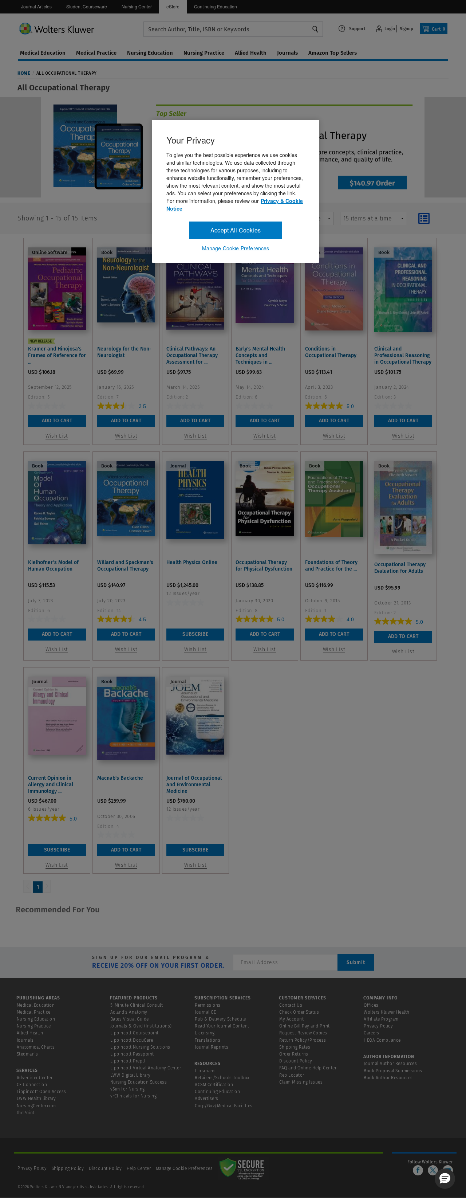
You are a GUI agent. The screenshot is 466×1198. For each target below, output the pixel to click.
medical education (43, 53)
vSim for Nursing (127, 1089)
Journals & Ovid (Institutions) (141, 1026)
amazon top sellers (332, 53)
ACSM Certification (214, 1084)
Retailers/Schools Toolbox (222, 1077)
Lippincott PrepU (128, 1061)
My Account (291, 1019)
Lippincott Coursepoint (134, 1032)
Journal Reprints (211, 1047)
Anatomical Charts (36, 1047)
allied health (250, 53)
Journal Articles (36, 6)
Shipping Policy (68, 1168)
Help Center (139, 1168)
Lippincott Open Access (41, 1091)
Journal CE (205, 1012)
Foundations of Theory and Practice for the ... (331, 565)
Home (23, 73)
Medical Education (36, 1005)
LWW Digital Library (130, 1075)
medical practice (96, 53)
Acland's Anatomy (128, 1012)
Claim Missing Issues (301, 1082)
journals (287, 53)
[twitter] (433, 1170)
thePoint (26, 1112)
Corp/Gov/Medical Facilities (224, 1105)
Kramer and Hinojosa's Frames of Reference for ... (57, 355)
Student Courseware (86, 6)
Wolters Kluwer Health (387, 1012)
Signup (406, 28)
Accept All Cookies (235, 230)
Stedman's (27, 1054)
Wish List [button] (57, 436)
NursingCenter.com (36, 1105)
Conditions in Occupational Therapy (330, 352)
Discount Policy (295, 1061)
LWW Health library (36, 1098)
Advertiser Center (35, 1077)
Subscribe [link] (195, 634)
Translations (207, 1040)
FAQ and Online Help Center (307, 1067)
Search (315, 29)
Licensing (205, 1032)
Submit (356, 962)
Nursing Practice (34, 1026)
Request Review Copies (303, 1032)
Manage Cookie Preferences (184, 1168)
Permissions (208, 1005)
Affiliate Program (381, 1019)
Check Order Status (299, 1012)
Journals (25, 1040)
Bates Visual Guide (129, 1019)
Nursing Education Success (138, 1082)
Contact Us (290, 1005)
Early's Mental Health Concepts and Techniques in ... (260, 355)
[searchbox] (233, 29)
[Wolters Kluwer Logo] (81, 28)
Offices (371, 1005)
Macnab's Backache (120, 778)
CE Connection (32, 1084)
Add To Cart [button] (57, 421)
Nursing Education (36, 1019)
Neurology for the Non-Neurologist (124, 352)
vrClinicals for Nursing (133, 1096)
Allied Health (30, 1032)
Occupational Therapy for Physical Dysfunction (264, 565)
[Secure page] (243, 1168)
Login (389, 28)
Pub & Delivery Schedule (220, 1019)
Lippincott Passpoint (132, 1054)
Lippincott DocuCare (131, 1040)
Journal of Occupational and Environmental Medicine (194, 784)
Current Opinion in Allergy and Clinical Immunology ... (50, 784)
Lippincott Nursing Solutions (140, 1047)
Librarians (205, 1070)
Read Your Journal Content (222, 1026)
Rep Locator (291, 1075)
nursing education (150, 53)
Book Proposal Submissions (393, 1070)
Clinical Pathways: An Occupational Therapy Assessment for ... (192, 355)
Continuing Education (215, 6)
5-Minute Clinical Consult (136, 1005)
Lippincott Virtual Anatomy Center (145, 1067)
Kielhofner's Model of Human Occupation (53, 565)
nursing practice (203, 53)
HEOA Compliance (382, 1040)
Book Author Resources (388, 1077)
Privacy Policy (378, 1026)
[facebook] (418, 1170)
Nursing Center (137, 6)
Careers (371, 1032)
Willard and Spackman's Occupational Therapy (125, 565)
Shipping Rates (294, 1047)
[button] (445, 1178)
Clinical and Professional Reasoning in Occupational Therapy (402, 355)
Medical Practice (34, 1012)
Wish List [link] (195, 649)
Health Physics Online (191, 562)
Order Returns (293, 1054)
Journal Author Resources (390, 1063)
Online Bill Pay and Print (304, 1026)
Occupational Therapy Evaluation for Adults (400, 567)
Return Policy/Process (302, 1040)
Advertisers (206, 1098)
